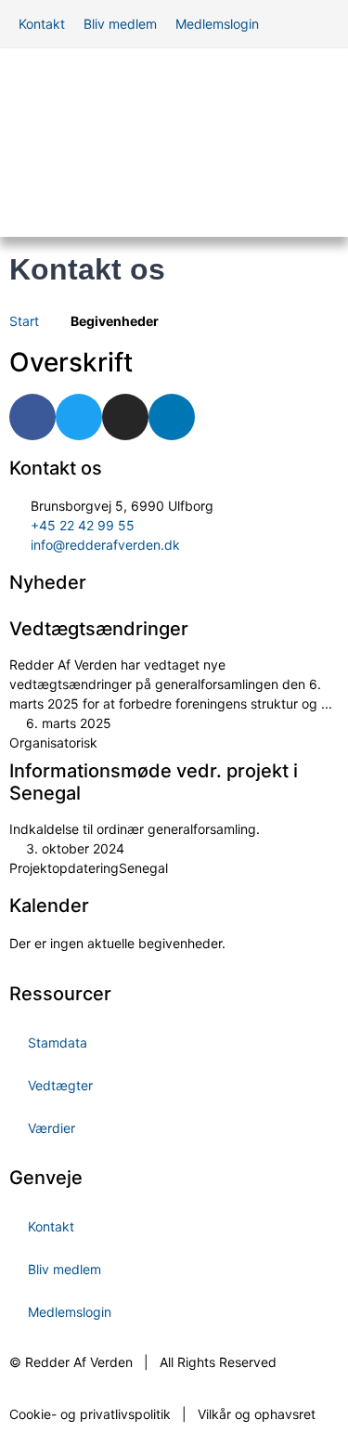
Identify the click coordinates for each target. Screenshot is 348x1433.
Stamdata (57, 1042)
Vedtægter (60, 1085)
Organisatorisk (53, 742)
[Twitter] (79, 417)
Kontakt (51, 1226)
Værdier (51, 1128)
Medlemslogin (69, 1312)
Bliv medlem (64, 1269)
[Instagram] (125, 417)
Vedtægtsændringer (98, 629)
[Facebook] (32, 417)
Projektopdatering (64, 868)
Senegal (143, 868)
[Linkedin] (171, 417)
